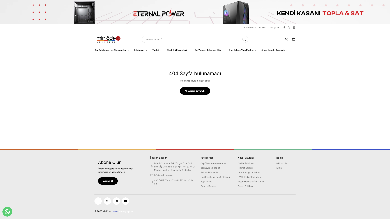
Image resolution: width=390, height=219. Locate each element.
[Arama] (244, 39)
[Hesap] (286, 39)
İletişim (262, 27)
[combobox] (195, 39)
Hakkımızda (250, 27)
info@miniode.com (163, 175)
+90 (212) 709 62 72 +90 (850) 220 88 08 (173, 182)
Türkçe (272, 27)
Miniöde (107, 211)
